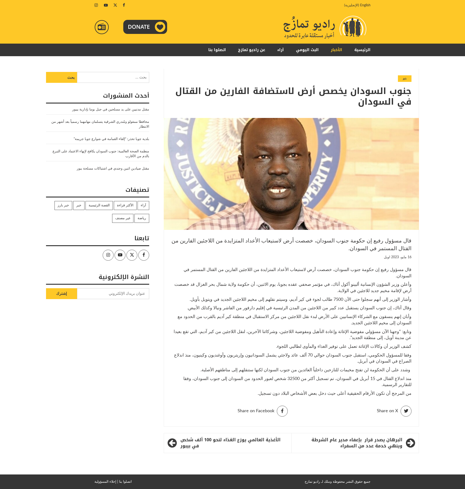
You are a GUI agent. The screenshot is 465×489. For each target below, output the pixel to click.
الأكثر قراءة (125, 205)
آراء (280, 50)
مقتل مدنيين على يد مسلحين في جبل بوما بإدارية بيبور (110, 109)
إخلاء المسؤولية (105, 481)
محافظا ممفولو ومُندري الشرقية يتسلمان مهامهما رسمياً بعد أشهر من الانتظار (100, 124)
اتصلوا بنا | (124, 481)
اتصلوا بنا (217, 50)
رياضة (142, 218)
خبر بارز (63, 205)
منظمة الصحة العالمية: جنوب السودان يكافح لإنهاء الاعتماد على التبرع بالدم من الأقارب (101, 154)
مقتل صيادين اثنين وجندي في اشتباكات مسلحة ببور (113, 168)
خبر (405, 78)
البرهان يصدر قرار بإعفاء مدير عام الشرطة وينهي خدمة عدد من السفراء (356, 443)
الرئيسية (362, 50)
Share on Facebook (256, 411)
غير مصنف (122, 218)
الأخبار (336, 50)
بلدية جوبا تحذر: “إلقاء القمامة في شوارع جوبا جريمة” (111, 139)
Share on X (387, 411)
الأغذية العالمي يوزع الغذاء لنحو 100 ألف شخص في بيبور (230, 443)
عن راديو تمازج (251, 50)
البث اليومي (307, 50)
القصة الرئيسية (99, 205)
